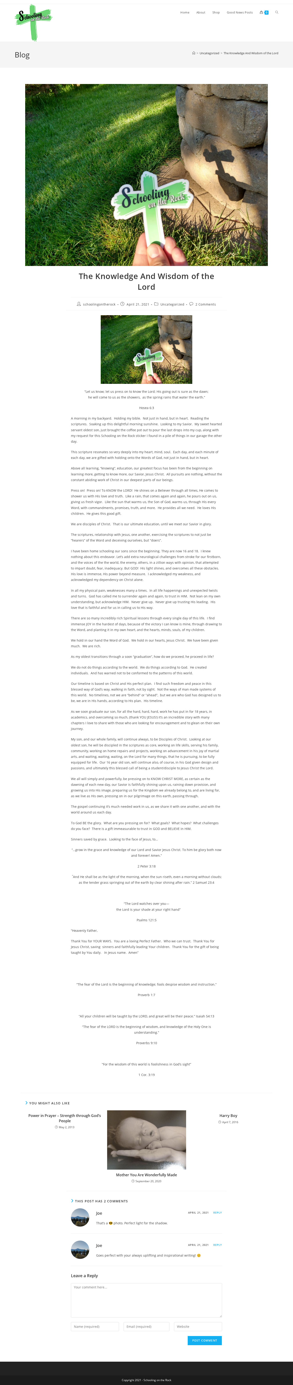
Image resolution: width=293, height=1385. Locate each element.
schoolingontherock (99, 304)
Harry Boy (228, 1115)
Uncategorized (172, 304)
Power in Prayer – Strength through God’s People (64, 1118)
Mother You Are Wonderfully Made (146, 1174)
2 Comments (205, 304)
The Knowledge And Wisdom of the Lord (251, 53)
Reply (217, 1212)
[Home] (193, 53)
